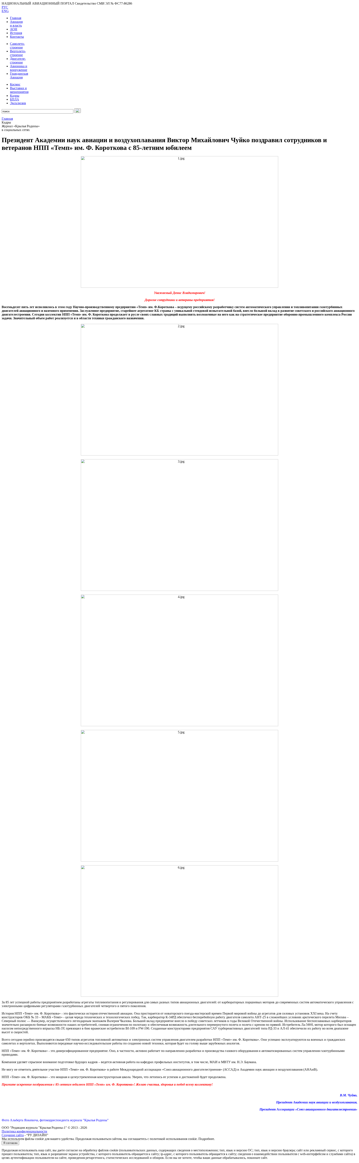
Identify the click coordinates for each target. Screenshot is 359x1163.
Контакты (17, 36)
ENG (5, 11)
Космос (15, 84)
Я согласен (10, 1143)
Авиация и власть (16, 23)
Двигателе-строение (18, 60)
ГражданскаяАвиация (19, 75)
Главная (15, 18)
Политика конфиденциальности (24, 1131)
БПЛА (14, 99)
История (16, 33)
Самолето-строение (17, 45)
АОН (13, 29)
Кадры (14, 95)
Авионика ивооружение (18, 68)
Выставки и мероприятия (19, 90)
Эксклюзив (18, 103)
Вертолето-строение (18, 53)
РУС (5, 7)
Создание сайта (13, 1135)
